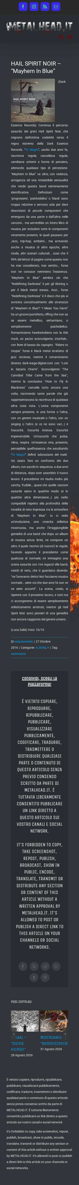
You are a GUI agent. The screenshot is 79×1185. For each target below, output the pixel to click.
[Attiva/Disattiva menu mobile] (70, 37)
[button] (13, 1034)
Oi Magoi (31, 149)
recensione (18, 653)
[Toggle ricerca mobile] (61, 37)
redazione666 (23, 641)
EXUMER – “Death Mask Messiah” (53, 1043)
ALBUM (40, 647)
